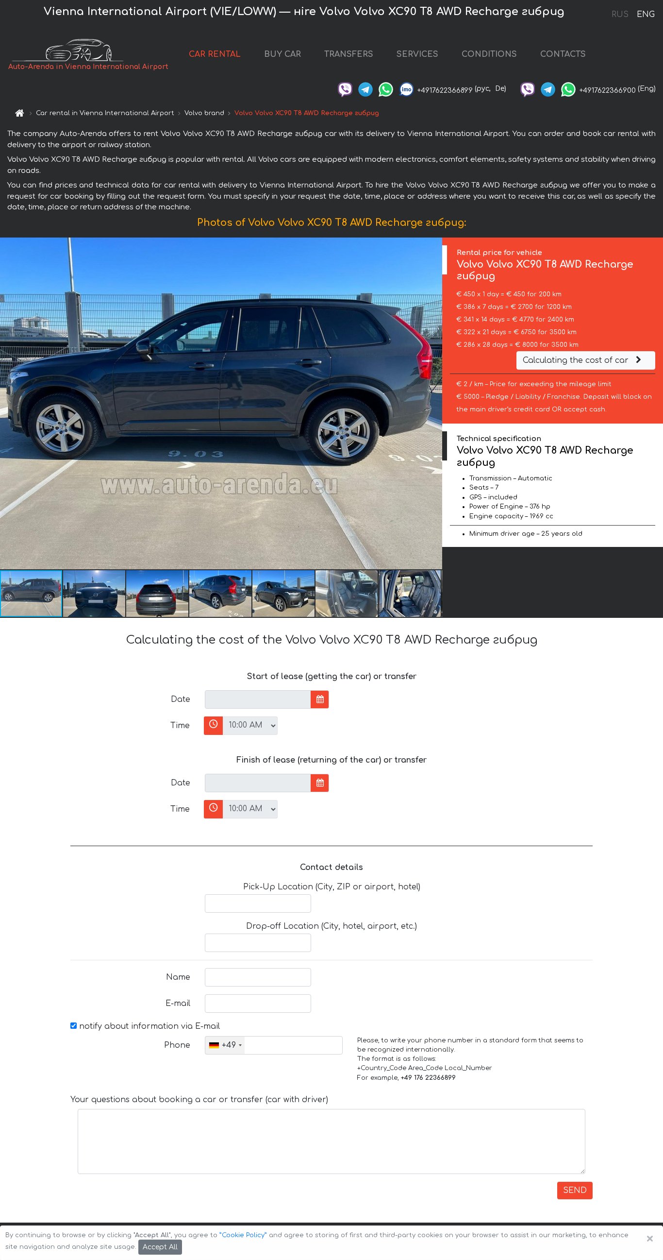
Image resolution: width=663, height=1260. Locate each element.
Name (178, 977)
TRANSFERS (348, 54)
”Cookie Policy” (243, 1235)
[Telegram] (365, 88)
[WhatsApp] (386, 88)
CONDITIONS (489, 54)
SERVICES (417, 54)
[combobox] (225, 1045)
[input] (258, 699)
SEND (575, 1190)
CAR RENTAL (215, 54)
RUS (620, 14)
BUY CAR (282, 54)
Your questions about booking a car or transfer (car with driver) (199, 1099)
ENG (645, 14)
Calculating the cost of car (577, 360)
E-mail (178, 1003)
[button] (94, 593)
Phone (177, 1045)
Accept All (160, 1247)
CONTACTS (563, 54)
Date (180, 699)
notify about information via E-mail (148, 1026)
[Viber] (345, 88)
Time (180, 725)
